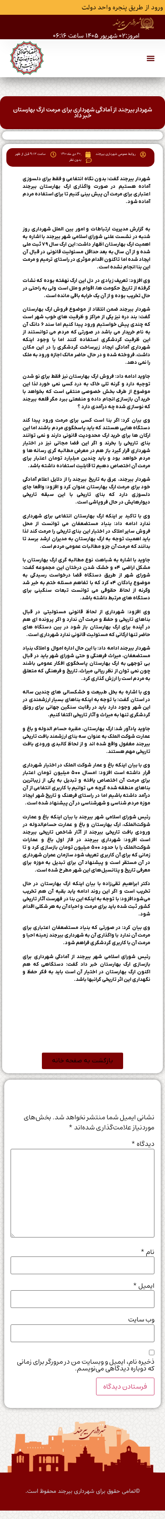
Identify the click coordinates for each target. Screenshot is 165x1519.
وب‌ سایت (141, 1319)
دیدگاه (142, 1143)
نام (147, 1251)
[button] (150, 58)
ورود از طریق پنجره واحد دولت (122, 7)
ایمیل (143, 1285)
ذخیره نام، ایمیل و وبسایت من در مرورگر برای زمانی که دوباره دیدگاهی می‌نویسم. (85, 1365)
